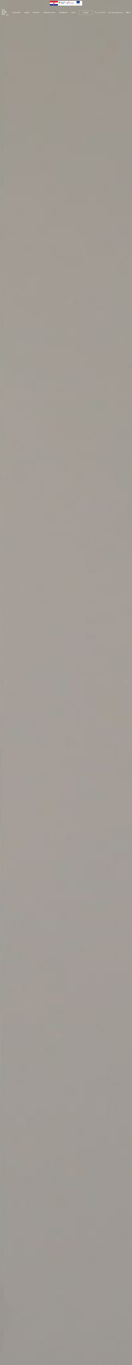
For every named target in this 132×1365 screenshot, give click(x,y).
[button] (6, 682)
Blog (73, 12)
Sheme (26, 12)
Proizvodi (16, 12)
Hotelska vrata (49, 12)
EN (129, 12)
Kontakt (36, 12)
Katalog (85, 12)
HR (127, 12)
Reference (63, 12)
